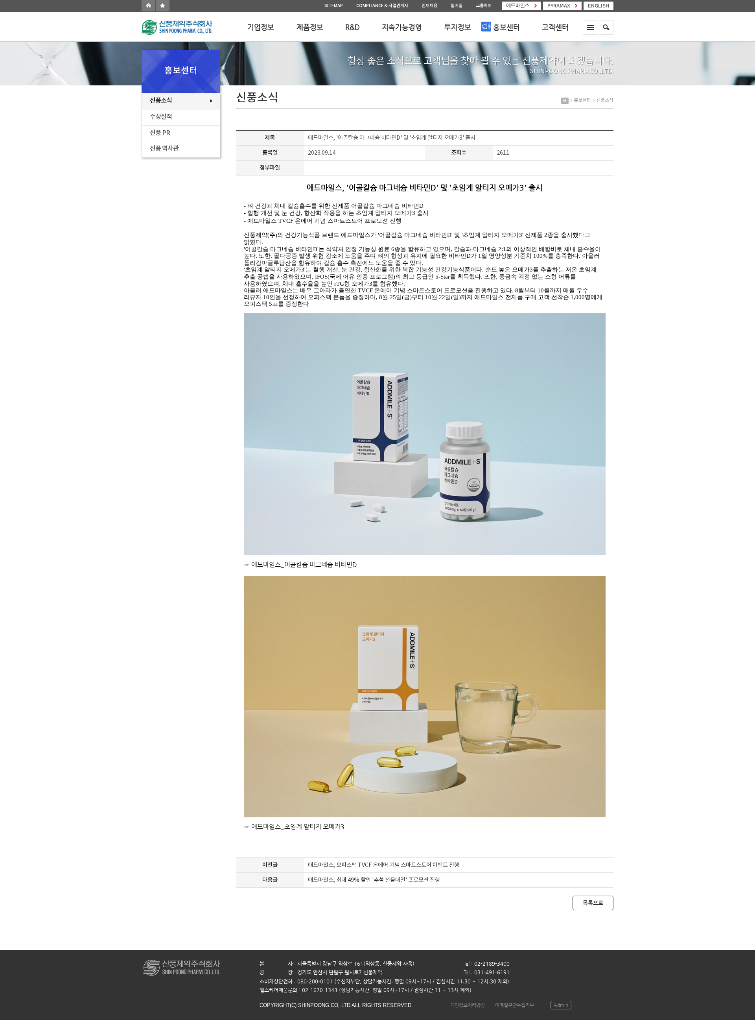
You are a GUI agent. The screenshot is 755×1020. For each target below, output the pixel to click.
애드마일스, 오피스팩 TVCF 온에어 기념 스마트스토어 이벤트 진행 (383, 865)
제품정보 (309, 27)
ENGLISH (598, 6)
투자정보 (457, 27)
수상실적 (161, 117)
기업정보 (260, 27)
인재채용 (429, 5)
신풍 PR (160, 133)
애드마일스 (518, 6)
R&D (352, 27)
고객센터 (555, 27)
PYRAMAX (558, 6)
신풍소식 (161, 101)
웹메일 (456, 5)
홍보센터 (506, 27)
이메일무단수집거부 (514, 1005)
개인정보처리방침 (467, 1005)
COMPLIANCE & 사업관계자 (382, 5)
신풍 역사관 (164, 149)
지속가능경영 (402, 27)
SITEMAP (333, 5)
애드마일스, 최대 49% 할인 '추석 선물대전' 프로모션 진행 (374, 880)
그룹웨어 (484, 5)
